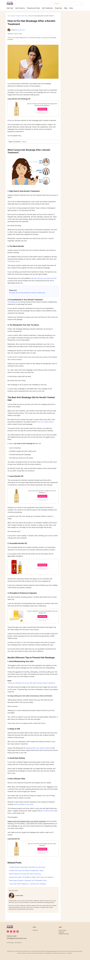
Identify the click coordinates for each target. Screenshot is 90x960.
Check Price (42, 109)
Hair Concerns (20, 8)
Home (9, 15)
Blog (65, 8)
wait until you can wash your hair (45, 278)
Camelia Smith (21, 30)
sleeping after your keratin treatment (39, 748)
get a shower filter (46, 811)
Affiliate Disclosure (64, 933)
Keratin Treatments (16, 15)
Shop (71, 8)
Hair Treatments (47, 8)
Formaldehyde (12, 302)
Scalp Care (58, 8)
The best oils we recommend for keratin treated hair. (27, 293)
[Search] (80, 4)
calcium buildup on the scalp (23, 804)
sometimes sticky (14, 261)
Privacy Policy (62, 930)
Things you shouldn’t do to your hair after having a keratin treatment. (31, 683)
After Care (24, 15)
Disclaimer (61, 932)
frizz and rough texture (45, 422)
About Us (35, 930)
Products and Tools (33, 8)
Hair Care (10, 8)
